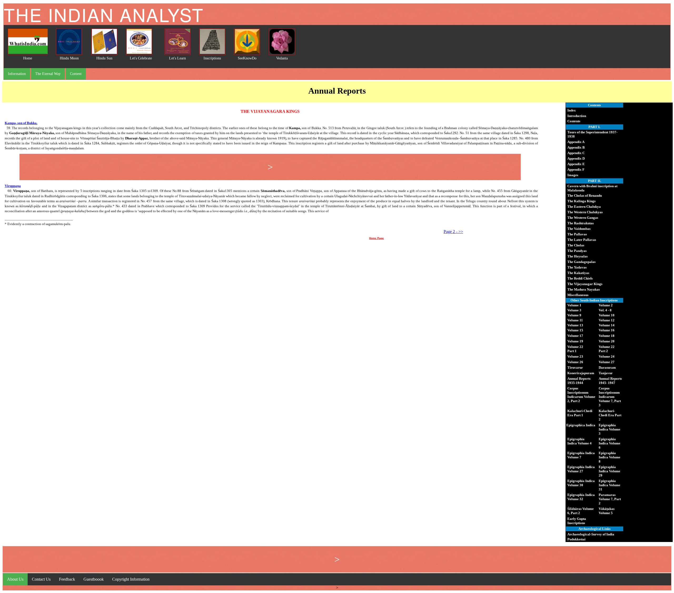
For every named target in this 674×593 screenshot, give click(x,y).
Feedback (67, 579)
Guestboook (93, 579)
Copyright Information (131, 579)
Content (76, 74)
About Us (15, 579)
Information (17, 74)
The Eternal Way (48, 74)
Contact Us (41, 579)
